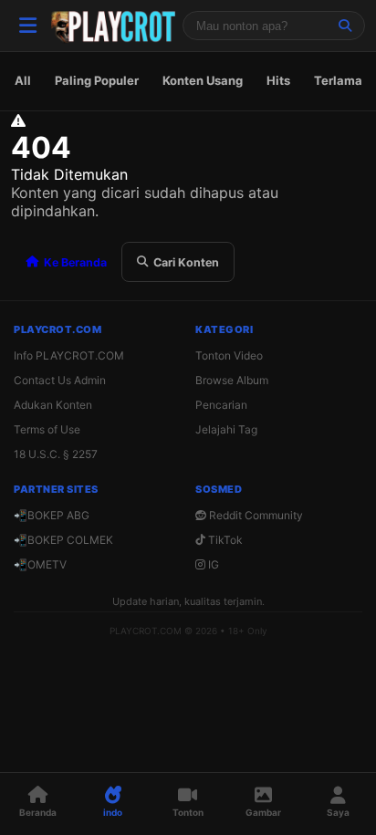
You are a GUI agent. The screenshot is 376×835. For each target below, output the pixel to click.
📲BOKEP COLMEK (63, 540)
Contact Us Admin (60, 380)
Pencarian (221, 405)
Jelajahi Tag (226, 429)
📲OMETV (40, 564)
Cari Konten (186, 262)
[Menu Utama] (27, 25)
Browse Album (231, 380)
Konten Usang (202, 80)
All (23, 80)
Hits (278, 80)
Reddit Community (254, 515)
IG (212, 564)
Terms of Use (47, 429)
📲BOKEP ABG (51, 515)
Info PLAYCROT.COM (69, 355)
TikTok (224, 540)
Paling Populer (97, 80)
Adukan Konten (53, 405)
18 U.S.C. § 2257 (56, 454)
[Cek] (345, 25)
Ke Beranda (75, 262)
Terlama (338, 80)
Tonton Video (229, 355)
